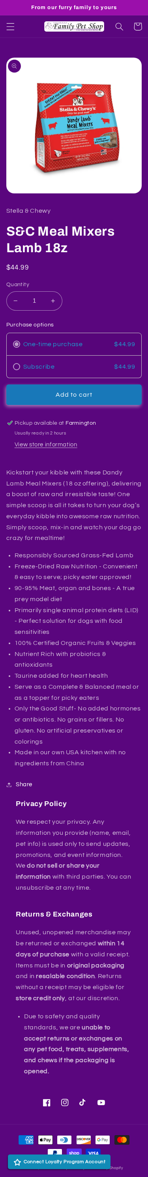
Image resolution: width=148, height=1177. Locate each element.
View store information (46, 445)
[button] (10, 26)
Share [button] (24, 784)
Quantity (17, 284)
